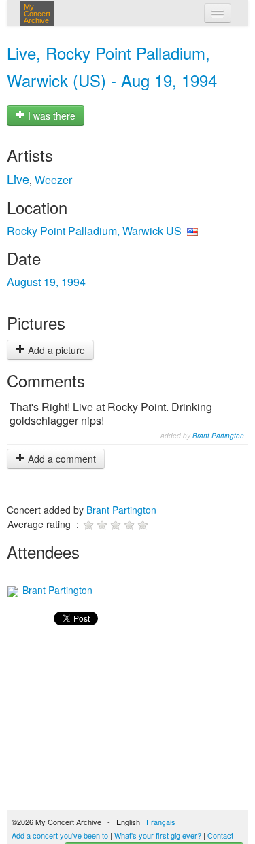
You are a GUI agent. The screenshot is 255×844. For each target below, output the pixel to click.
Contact (220, 835)
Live (18, 179)
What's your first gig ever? (157, 835)
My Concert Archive (37, 13)
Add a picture (55, 350)
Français (160, 821)
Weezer (53, 180)
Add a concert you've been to (60, 835)
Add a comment (60, 458)
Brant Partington (218, 435)
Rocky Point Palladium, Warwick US (94, 231)
